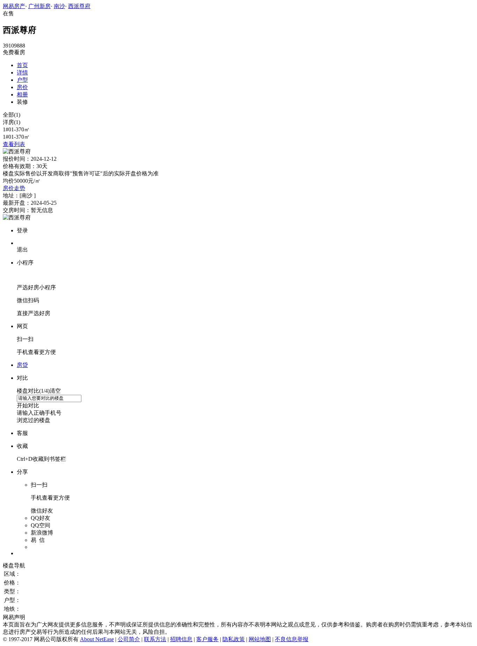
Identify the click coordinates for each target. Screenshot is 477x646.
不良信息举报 (291, 639)
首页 (22, 65)
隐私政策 (233, 639)
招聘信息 (181, 639)
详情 (22, 72)
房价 (22, 87)
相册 (22, 94)
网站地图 (260, 639)
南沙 (59, 6)
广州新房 (39, 6)
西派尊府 (79, 6)
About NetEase (97, 639)
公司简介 (129, 639)
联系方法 (155, 639)
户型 (22, 80)
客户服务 (207, 639)
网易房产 (14, 6)
